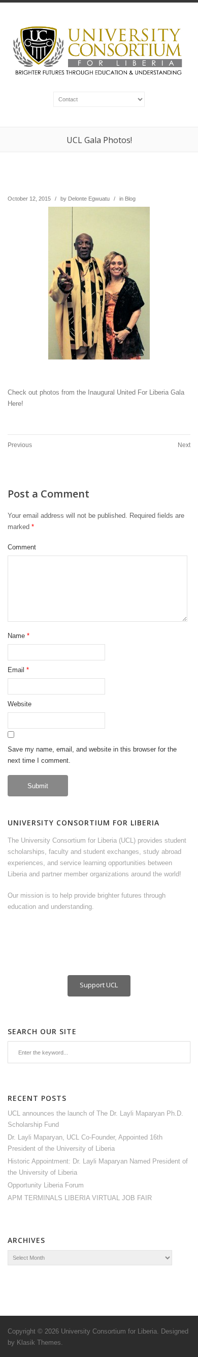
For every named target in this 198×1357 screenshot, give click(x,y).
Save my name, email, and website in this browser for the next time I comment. (92, 754)
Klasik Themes (39, 1342)
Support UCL (99, 984)
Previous (20, 445)
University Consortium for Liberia (109, 1331)
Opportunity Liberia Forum (46, 1185)
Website (19, 704)
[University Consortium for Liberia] (99, 75)
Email (16, 670)
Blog (130, 199)
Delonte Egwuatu (89, 199)
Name (16, 636)
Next (184, 445)
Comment (22, 547)
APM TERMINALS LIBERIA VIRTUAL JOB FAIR (80, 1198)
